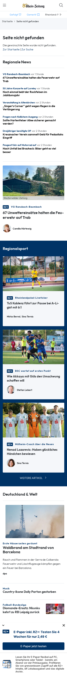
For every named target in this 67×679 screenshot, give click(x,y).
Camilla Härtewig (22, 228)
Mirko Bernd (13, 316)
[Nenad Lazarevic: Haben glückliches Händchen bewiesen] (33, 420)
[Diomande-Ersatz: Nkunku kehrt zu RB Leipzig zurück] (55, 608)
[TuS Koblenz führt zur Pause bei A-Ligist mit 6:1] (33, 273)
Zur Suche (27, 49)
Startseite (7, 21)
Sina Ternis (27, 316)
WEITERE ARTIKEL (31, 478)
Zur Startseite (11, 49)
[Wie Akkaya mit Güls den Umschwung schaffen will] (33, 346)
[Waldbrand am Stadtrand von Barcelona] (34, 521)
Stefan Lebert (24, 390)
